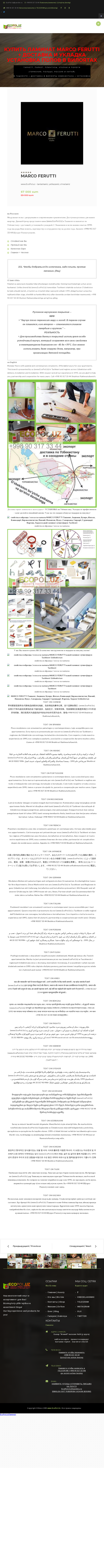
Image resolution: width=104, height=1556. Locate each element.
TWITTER (82, 1316)
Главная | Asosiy (56, 1292)
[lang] (101, 16)
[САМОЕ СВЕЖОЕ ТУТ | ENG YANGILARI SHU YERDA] (65, 8)
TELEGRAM (83, 1302)
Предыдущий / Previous (27, 1246)
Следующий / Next (80, 1246)
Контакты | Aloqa (56, 1302)
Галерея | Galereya (57, 1316)
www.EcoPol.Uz (54, 1408)
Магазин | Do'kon (56, 1307)
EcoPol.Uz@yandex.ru (14, 2)
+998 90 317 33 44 (48, 2)
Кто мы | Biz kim (56, 1297)
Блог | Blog (53, 1311)
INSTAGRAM (83, 1307)
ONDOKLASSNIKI (85, 1297)
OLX (79, 1311)
